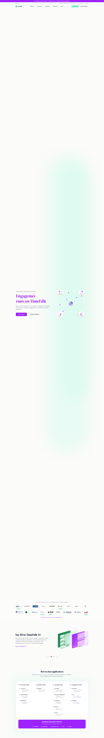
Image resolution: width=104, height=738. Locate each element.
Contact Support (72, 3)
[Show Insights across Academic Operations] (54, 656)
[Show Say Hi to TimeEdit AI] (51, 656)
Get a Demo (75, 6)
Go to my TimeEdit (62, 3)
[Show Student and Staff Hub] (52, 656)
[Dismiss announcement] (89, 1)
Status (87, 3)
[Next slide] (56, 656)
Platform (32, 6)
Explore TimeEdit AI (20, 646)
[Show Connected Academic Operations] (49, 656)
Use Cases (39, 6)
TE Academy (80, 3)
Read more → (67, 1)
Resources (55, 6)
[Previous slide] (47, 656)
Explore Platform (84, 6)
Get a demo (21, 314)
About (62, 6)
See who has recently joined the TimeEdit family (51, 617)
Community (47, 6)
